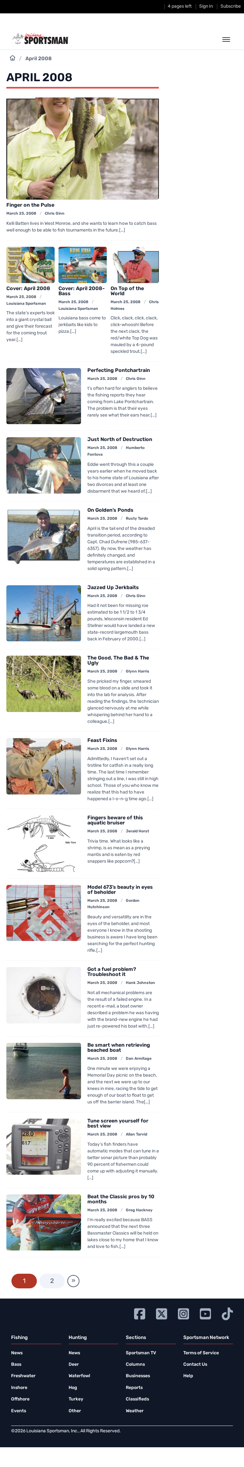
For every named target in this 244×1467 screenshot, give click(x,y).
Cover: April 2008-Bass (81, 291)
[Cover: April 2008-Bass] (82, 265)
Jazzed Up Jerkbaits (113, 587)
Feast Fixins (102, 740)
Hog (73, 1387)
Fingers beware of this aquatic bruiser (115, 820)
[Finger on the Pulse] (82, 148)
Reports (134, 1387)
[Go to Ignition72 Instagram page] (183, 1313)
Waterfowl (79, 1376)
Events (18, 1411)
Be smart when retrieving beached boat (118, 1048)
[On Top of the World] (135, 265)
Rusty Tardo (137, 519)
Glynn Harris (137, 671)
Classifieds (137, 1399)
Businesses (138, 1376)
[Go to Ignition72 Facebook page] (139, 1313)
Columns (135, 1364)
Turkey (76, 1399)
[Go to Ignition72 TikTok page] (227, 1313)
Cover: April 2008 (28, 288)
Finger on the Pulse (30, 205)
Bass (16, 1364)
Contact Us (195, 1364)
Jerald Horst (137, 831)
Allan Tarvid (136, 1134)
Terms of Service (201, 1353)
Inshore (19, 1387)
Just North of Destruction (119, 439)
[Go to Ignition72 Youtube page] (205, 1313)
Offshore (20, 1399)
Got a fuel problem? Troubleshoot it (111, 972)
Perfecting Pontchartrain (118, 370)
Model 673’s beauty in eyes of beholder (120, 890)
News (17, 1353)
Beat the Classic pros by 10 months (120, 1199)
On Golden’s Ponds (110, 510)
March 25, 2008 (21, 214)
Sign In (206, 6)
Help (188, 1376)
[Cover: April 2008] (30, 265)
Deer (74, 1364)
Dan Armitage (139, 1059)
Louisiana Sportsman (26, 304)
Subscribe (230, 6)
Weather (135, 1411)
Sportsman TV (141, 1353)
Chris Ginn (54, 214)
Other (75, 1411)
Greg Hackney (139, 1210)
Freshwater (23, 1376)
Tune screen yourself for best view (117, 1124)
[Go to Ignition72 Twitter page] (161, 1313)
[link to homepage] (40, 39)
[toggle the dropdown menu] (226, 39)
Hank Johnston (140, 983)
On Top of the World (127, 291)
